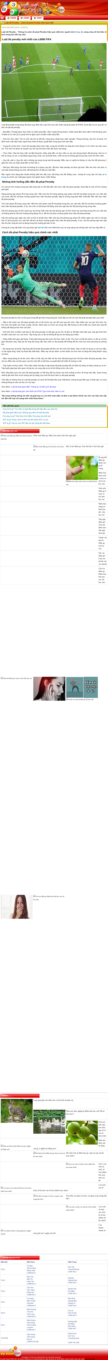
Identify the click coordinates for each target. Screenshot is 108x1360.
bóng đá (79, 32)
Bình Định (71, 1298)
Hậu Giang (31, 1323)
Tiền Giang (31, 1337)
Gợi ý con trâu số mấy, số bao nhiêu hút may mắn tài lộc (102, 1172)
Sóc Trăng (31, 1290)
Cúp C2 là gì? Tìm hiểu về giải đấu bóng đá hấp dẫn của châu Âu (30, 409)
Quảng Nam (72, 1280)
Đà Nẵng (71, 1291)
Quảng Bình (72, 1301)
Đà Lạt (29, 1339)
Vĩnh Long (31, 1314)
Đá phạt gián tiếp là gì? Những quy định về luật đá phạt (26, 412)
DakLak (71, 1278)
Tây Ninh (30, 1303)
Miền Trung (72, 1262)
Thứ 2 (3, 1269)
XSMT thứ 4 (72, 1293)
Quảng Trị (71, 1303)
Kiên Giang (31, 1334)
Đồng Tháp (31, 1271)
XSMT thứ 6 (72, 1315)
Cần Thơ (30, 1288)
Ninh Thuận (72, 1313)
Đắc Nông (71, 1326)
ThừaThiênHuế (73, 1269)
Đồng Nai (30, 1292)
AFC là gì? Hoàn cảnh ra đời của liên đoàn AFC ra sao (25, 420)
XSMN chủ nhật (32, 1342)
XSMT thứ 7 (72, 1329)
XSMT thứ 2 (72, 1272)
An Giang (30, 1298)
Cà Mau (30, 1266)
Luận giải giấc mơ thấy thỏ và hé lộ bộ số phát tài (53, 1100)
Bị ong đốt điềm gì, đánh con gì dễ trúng (103, 462)
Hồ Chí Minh (31, 1268)
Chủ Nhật (4, 1338)
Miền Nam (31, 1262)
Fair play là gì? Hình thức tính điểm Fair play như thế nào (27, 416)
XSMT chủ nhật (73, 1342)
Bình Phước (31, 1320)
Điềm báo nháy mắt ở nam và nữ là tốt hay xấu (102, 478)
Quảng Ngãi (72, 1321)
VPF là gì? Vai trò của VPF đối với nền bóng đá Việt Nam (26, 423)
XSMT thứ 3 (72, 1283)
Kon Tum (71, 1336)
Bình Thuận (31, 1301)
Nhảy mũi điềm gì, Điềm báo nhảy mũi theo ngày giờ (54, 436)
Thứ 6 (3, 1313)
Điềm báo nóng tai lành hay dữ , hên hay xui (102, 509)
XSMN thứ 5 (31, 1306)
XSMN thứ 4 (31, 1295)
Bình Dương (31, 1309)
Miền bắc (4, 1262)
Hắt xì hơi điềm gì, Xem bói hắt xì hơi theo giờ (85, 446)
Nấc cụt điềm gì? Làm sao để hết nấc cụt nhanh (103, 558)
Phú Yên (71, 1267)
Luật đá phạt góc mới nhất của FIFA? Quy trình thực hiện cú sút (37, 391)
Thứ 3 (3, 1280)
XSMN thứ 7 (31, 1330)
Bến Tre (30, 1279)
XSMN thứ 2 (31, 1273)
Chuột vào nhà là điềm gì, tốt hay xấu (103, 543)
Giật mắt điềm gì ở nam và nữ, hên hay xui (102, 493)
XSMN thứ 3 (31, 1284)
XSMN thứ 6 (31, 1316)
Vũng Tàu (30, 1281)
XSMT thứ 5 (72, 1306)
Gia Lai (70, 1311)
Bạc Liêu (30, 1277)
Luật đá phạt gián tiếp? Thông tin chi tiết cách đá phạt (33, 387)
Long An (30, 1327)
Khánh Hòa (72, 1289)
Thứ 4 (3, 1291)
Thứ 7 (3, 1325)
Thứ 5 (3, 1302)
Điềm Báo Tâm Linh (10, 431)
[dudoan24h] (54, 14)
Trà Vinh (30, 1312)
